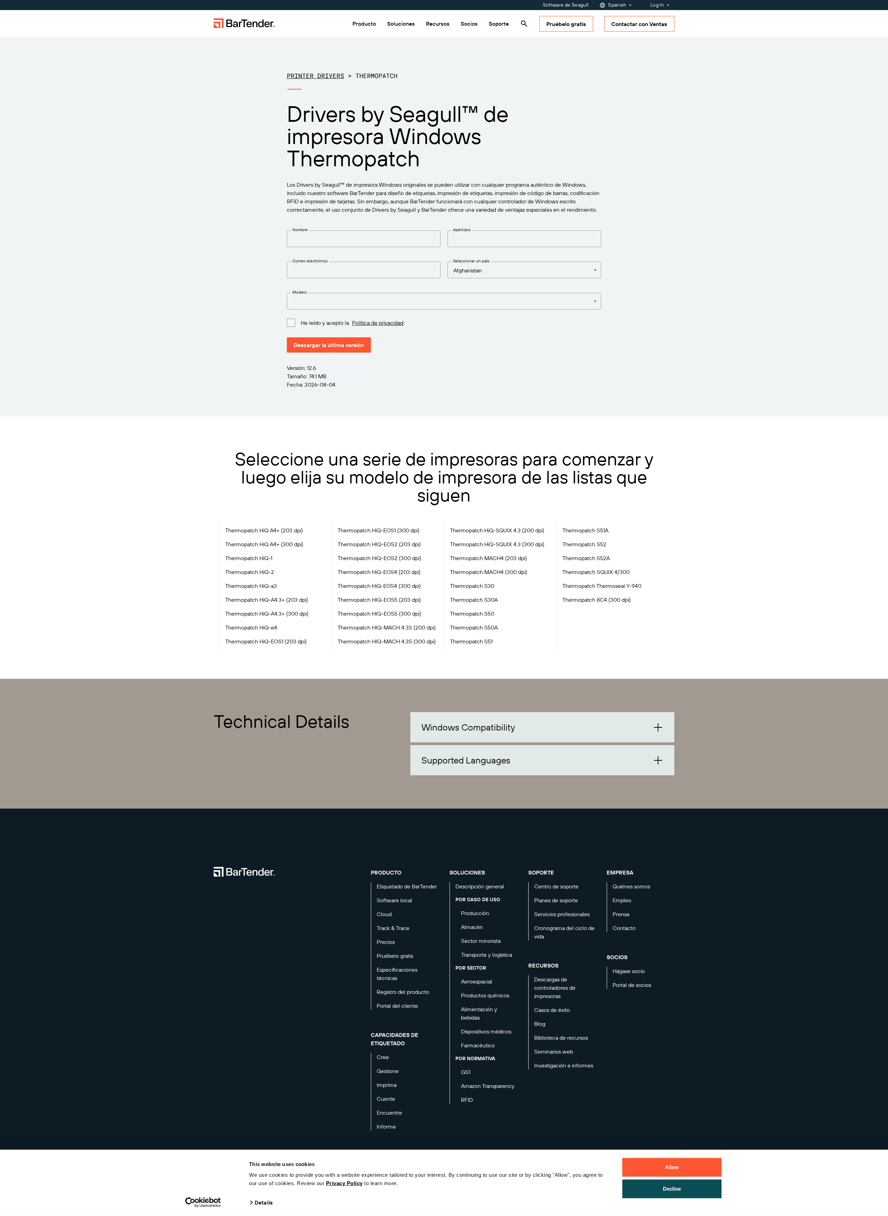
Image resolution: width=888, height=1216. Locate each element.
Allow (672, 1167)
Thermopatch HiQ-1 (248, 558)
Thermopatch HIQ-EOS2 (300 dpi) (379, 558)
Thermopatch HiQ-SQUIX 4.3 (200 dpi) (497, 530)
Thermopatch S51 (471, 641)
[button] (542, 727)
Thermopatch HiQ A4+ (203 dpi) (264, 530)
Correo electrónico (310, 260)
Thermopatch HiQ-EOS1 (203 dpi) (266, 641)
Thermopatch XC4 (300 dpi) (596, 599)
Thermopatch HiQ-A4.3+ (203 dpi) (266, 599)
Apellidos (462, 229)
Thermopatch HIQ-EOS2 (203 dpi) (379, 544)
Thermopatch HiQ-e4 (251, 627)
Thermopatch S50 (472, 613)
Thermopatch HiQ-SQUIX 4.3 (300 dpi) (497, 544)
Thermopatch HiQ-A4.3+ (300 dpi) (266, 613)
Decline (672, 1188)
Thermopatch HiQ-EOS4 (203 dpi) (379, 571)
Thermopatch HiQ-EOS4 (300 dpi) (379, 585)
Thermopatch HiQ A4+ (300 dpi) (264, 544)
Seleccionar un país (471, 260)
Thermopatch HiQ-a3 (251, 585)
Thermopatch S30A (474, 599)
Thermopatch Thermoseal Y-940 (601, 585)
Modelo (299, 292)
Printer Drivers (315, 75)
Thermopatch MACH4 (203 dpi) (488, 558)
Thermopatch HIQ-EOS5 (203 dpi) (379, 599)
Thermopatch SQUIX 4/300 (596, 571)
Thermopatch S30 (472, 585)
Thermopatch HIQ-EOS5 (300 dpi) (379, 613)
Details (264, 1202)
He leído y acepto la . (352, 322)
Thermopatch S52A (586, 558)
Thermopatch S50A (474, 627)
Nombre (300, 229)
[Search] (524, 23)
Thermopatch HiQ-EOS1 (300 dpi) (378, 530)
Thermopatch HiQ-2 (249, 571)
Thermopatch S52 (584, 544)
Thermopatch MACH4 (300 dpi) (488, 571)
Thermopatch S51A (585, 530)
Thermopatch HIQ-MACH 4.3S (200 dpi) (387, 627)
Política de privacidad (377, 322)
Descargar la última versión (329, 344)
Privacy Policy (344, 1183)
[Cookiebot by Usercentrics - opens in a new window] (203, 1202)
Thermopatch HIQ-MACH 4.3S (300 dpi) (387, 641)
